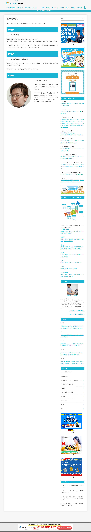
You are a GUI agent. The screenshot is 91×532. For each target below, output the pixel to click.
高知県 (75, 268)
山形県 (65, 233)
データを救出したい (65, 148)
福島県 (69, 233)
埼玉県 (75, 239)
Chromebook (66, 105)
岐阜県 (65, 249)
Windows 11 (63, 103)
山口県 (79, 262)
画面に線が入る (75, 140)
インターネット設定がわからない (69, 134)
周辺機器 (73, 7)
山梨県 (79, 247)
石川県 (71, 247)
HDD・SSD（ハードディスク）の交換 (70, 156)
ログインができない (71, 121)
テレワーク (80, 134)
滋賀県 (66, 254)
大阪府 (75, 254)
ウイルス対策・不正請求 (67, 392)
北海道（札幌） (64, 231)
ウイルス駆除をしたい (68, 166)
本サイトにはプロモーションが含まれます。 (45, 10)
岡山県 (71, 262)
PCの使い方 (79, 7)
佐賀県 (66, 274)
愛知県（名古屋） (77, 249)
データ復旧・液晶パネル (45, 7)
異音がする (65, 127)
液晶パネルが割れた (65, 140)
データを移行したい (76, 148)
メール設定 (76, 180)
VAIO (81, 111)
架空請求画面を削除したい (67, 164)
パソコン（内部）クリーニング (72, 182)
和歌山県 (66, 256)
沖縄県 (71, 276)
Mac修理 (62, 7)
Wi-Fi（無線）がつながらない (68, 133)
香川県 (66, 268)
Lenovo (72, 111)
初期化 (78, 119)
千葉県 (79, 239)
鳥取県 (62, 262)
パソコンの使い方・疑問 (67, 180)
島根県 (66, 262)
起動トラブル (20, 7)
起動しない (73, 119)
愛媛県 (71, 268)
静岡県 (69, 249)
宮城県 (79, 231)
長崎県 (71, 274)
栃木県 (66, 239)
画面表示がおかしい (72, 142)
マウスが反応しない (78, 174)
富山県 (66, 247)
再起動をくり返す (65, 119)
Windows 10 (70, 103)
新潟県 (62, 247)
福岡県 (62, 274)
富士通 (77, 111)
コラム (62, 404)
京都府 (71, 254)
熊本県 (75, 274)
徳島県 (62, 268)
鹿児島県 (66, 276)
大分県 (79, 274)
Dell (61, 113)
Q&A (62, 408)
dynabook (67, 111)
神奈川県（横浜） (68, 241)
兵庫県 (79, 254)
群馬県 (71, 239)
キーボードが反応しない (67, 174)
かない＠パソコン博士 (72, 295)
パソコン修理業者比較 (11, 7)
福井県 (75, 247)
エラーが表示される (71, 125)
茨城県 (62, 239)
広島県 (75, 262)
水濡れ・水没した (70, 123)
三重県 (62, 254)
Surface (62, 111)
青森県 (71, 231)
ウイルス (68, 7)
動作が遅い (78, 123)
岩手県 (75, 231)
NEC (64, 113)
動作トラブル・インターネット (31, 7)
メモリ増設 (71, 158)
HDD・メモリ (55, 7)
